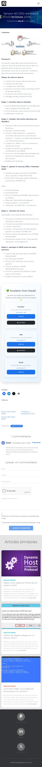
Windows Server (16, 426)
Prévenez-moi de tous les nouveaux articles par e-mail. (21, 523)
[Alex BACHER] (4, 3)
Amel (8, 443)
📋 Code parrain (21, 322)
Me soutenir (21, 722)
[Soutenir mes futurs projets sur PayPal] (21, 716)
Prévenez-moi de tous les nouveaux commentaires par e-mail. (20, 517)
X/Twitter (21, 752)
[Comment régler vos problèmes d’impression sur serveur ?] (21, 669)
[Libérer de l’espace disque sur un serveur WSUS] (21, 616)
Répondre (37, 442)
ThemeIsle (28, 762)
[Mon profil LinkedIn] (21, 731)
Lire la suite (32, 598)
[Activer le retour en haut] (38, 763)
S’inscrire (21, 316)
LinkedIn (21, 737)
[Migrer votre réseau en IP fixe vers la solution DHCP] (21, 563)
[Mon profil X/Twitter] (21, 746)
